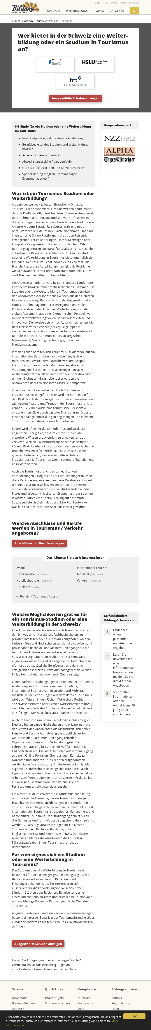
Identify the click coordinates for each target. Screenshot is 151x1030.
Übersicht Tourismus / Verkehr (40, 596)
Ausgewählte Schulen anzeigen (75, 98)
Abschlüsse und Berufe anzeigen (39, 543)
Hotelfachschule (34, 581)
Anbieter (18, 1009)
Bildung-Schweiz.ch (22, 20)
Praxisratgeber (55, 998)
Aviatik (20, 568)
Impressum (86, 1003)
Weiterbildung (77, 11)
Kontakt (116, 998)
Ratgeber (117, 11)
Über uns (84, 998)
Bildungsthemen (23, 1003)
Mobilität (90, 574)
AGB (81, 1009)
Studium (53, 11)
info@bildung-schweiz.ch (29, 969)
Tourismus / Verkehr (47, 20)
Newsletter (19, 998)
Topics (99, 11)
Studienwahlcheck (57, 1003)
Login (115, 1009)
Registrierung (120, 1003)
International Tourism (92, 568)
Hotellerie (29, 587)
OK (134, 1016)
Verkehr (89, 581)
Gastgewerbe (32, 574)
